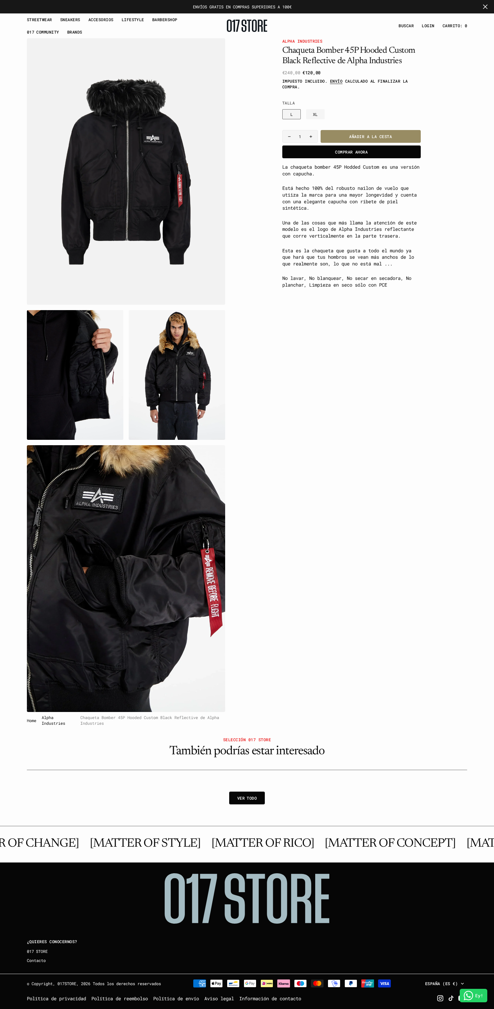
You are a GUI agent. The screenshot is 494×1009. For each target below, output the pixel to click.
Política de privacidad (56, 998)
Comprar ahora (351, 152)
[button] (428, 26)
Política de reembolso (119, 998)
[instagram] (440, 998)
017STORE (66, 983)
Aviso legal (219, 998)
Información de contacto (270, 998)
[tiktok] (451, 998)
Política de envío (176, 998)
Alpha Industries (53, 720)
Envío (336, 81)
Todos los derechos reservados (127, 983)
